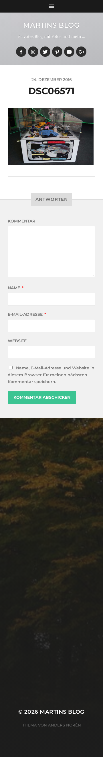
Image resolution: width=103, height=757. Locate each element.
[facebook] (21, 51)
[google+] (81, 51)
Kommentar (21, 221)
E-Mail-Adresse (27, 314)
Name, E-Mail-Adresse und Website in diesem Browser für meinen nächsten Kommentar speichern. (51, 374)
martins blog (51, 25)
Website (17, 340)
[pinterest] (57, 51)
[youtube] (69, 51)
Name (15, 287)
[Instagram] (33, 51)
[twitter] (45, 51)
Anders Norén (64, 725)
